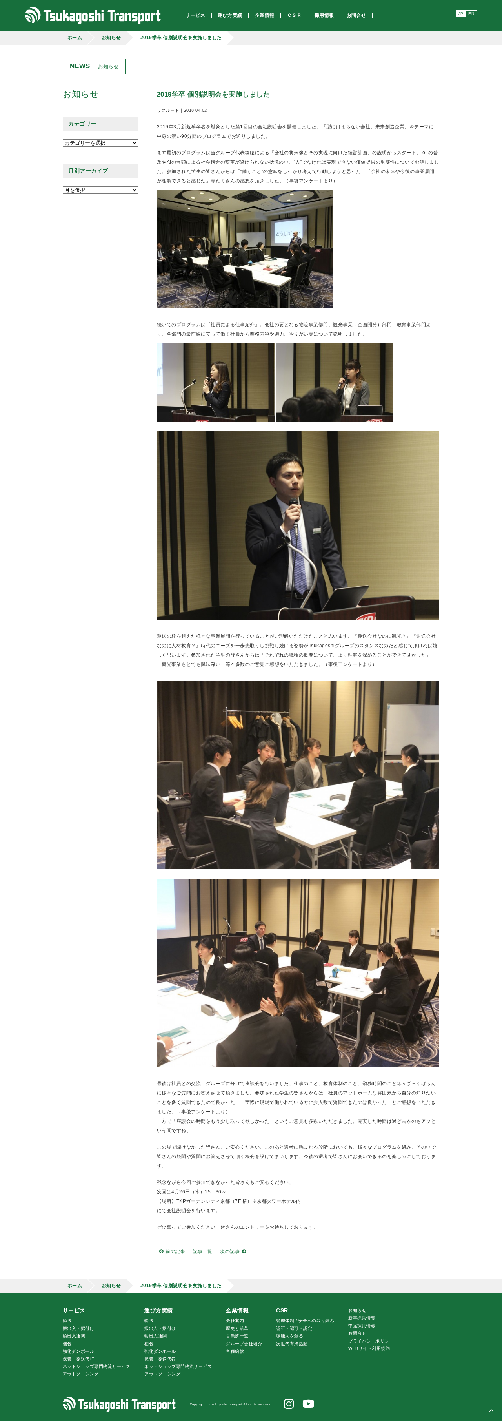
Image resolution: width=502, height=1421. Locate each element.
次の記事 (230, 1251)
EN (471, 13)
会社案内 (235, 1320)
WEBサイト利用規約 (369, 1348)
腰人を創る (289, 1335)
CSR (282, 1310)
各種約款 (235, 1351)
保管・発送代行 (78, 1359)
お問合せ (357, 1333)
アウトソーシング (81, 1374)
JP (461, 13)
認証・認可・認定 (294, 1328)
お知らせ (111, 37)
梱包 (67, 1343)
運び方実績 (158, 1310)
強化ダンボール (78, 1351)
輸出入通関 (74, 1335)
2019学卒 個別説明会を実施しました (181, 37)
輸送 (67, 1320)
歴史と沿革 (237, 1328)
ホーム (74, 37)
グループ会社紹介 (244, 1343)
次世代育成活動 (291, 1343)
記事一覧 (203, 1251)
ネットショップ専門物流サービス (96, 1366)
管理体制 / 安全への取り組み (305, 1320)
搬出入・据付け (78, 1328)
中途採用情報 (361, 1325)
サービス (74, 1310)
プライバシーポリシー (370, 1341)
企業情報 (237, 1310)
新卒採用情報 (361, 1317)
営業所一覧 (237, 1335)
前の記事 (175, 1251)
